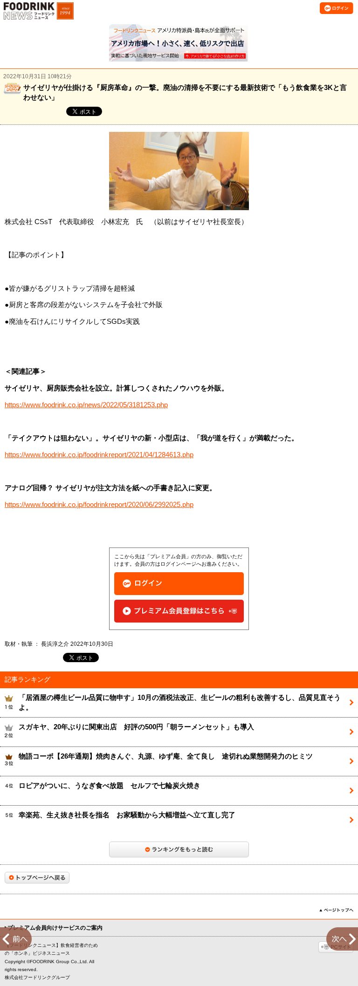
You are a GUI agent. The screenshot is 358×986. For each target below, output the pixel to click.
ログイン (179, 583)
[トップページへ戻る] (37, 877)
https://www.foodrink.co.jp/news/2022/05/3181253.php (86, 405)
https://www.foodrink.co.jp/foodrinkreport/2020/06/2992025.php (99, 504)
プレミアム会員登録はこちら (179, 611)
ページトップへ (336, 910)
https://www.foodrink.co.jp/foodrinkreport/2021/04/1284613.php (99, 455)
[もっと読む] (179, 849)
